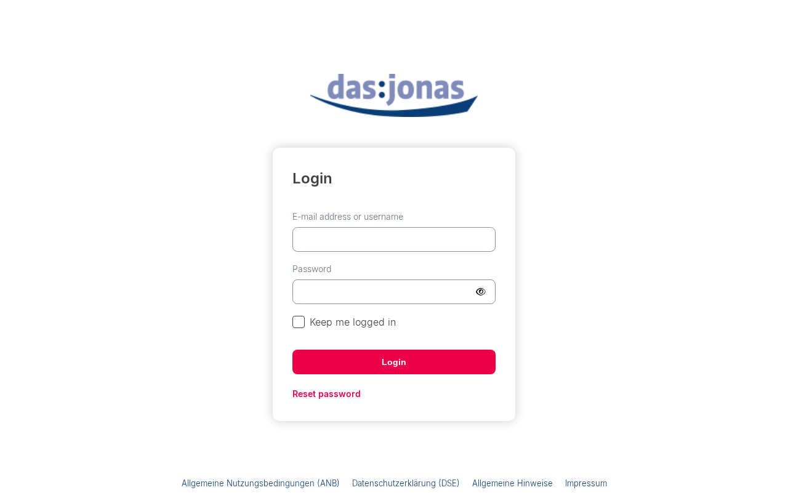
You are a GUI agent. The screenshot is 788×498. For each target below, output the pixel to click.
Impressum (586, 483)
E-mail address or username (347, 216)
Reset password (326, 393)
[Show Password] (481, 292)
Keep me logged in (353, 322)
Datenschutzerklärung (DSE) (406, 483)
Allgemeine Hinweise (512, 483)
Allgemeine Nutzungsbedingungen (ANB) (261, 483)
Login (394, 362)
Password (311, 268)
